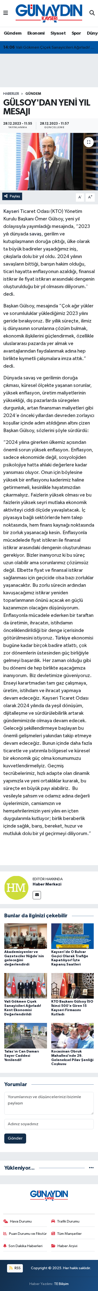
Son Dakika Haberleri (25, 1246)
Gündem (12, 33)
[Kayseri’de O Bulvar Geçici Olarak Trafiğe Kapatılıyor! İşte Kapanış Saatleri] (72, 936)
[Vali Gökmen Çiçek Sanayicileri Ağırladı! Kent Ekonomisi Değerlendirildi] (25, 986)
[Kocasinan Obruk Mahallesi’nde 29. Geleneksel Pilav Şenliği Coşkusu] (72, 1035)
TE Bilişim (61, 1284)
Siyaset (58, 33)
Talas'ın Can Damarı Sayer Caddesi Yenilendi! (21, 1056)
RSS (17, 1268)
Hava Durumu (21, 1221)
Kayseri (11, 211)
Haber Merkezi (47, 884)
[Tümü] (91, 1168)
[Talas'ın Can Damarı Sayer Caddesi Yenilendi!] (25, 1035)
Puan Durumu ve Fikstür (28, 1234)
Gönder (15, 1138)
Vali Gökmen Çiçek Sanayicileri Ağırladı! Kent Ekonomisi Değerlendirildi (49, 47)
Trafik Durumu (68, 1221)
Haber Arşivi (67, 1246)
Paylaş (15, 196)
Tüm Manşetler (69, 1234)
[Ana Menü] (5, 13)
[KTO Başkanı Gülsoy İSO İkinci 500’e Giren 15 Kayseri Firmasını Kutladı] (72, 986)
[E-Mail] (37, 895)
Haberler (11, 94)
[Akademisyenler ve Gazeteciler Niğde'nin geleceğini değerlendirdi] (25, 936)
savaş (35, 233)
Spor (76, 33)
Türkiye (62, 637)
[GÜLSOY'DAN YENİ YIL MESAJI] (49, 161)
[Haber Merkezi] (16, 887)
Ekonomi (36, 33)
